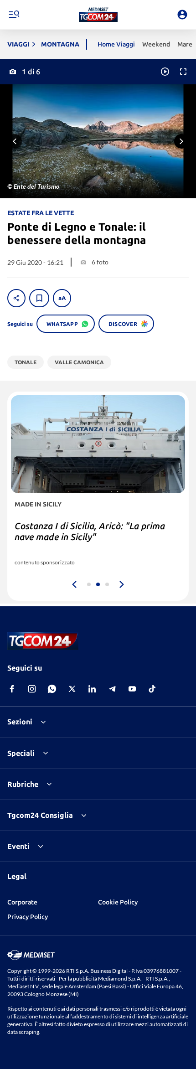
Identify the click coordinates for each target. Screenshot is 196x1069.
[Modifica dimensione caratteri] (62, 298)
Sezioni (19, 722)
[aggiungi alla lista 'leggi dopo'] (39, 298)
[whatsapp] (52, 688)
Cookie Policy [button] (118, 902)
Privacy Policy (27, 916)
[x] (72, 688)
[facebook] (11, 688)
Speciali (21, 753)
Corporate (22, 902)
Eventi (18, 846)
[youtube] (132, 688)
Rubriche (22, 784)
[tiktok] (152, 688)
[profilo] (182, 14)
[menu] (13, 14)
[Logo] (98, 14)
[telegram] (112, 688)
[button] (98, 14)
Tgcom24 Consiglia (40, 815)
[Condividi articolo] (16, 298)
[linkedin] (92, 688)
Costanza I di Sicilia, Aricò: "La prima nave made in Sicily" (90, 531)
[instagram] (31, 688)
